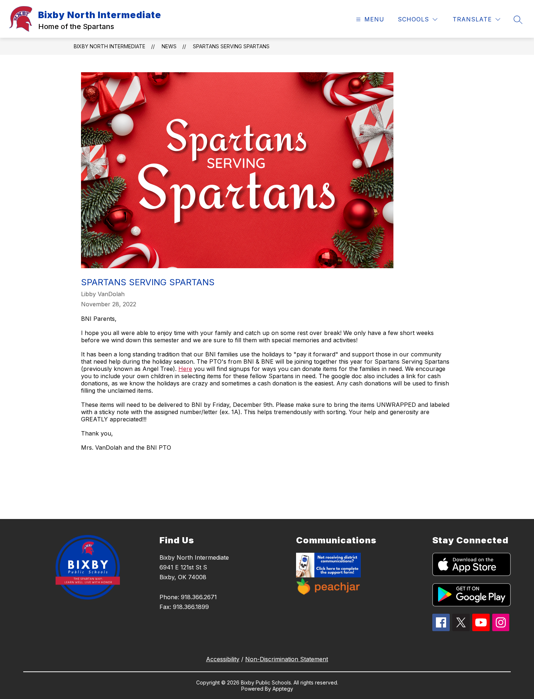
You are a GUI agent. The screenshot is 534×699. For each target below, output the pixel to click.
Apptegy (282, 689)
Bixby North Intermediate (109, 46)
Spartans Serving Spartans (231, 46)
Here (185, 368)
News (169, 46)
